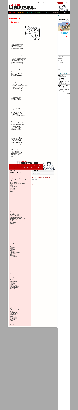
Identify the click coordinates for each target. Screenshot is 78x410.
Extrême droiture (12, 289)
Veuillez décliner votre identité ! (14, 309)
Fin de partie (12, 195)
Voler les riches (12, 189)
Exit (10, 260)
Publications (44, 2)
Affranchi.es (12, 209)
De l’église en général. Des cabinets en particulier (17, 218)
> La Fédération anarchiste (63, 47)
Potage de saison (12, 255)
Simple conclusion (12, 290)
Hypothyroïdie (12, 213)
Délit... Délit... (12, 311)
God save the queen (13, 223)
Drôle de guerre (12, 305)
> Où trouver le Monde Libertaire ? (62, 45)
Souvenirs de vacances (13, 277)
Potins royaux (12, 194)
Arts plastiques (12, 248)
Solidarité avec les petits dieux (14, 303)
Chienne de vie (12, 190)
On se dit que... (12, 177)
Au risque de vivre (12, 227)
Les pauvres (12, 210)
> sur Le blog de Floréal (63, 86)
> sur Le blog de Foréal (62, 79)
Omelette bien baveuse (13, 307)
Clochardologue (12, 226)
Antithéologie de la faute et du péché (15, 178)
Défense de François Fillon (14, 323)
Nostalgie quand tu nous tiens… (14, 286)
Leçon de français (12, 322)
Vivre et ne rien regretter (13, 318)
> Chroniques (60, 60)
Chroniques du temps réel (29, 16)
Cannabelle (11, 192)
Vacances (11, 258)
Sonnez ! (11, 278)
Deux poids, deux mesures (14, 182)
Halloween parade (12, 249)
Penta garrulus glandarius (14, 313)
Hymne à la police (12, 324)
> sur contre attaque (62, 76)
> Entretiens (60, 62)
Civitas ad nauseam (13, 174)
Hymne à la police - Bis (13, 181)
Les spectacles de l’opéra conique (15, 252)
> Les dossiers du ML (62, 56)
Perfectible (11, 220)
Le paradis (11, 191)
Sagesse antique (12, 288)
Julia (10, 216)
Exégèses (11, 250)
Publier (49, 2)
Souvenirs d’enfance (13, 251)
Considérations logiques (13, 285)
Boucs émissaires (12, 319)
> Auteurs (60, 66)
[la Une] (35, 2)
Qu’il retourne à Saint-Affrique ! (14, 214)
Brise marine (12, 242)
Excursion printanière (13, 304)
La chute (11, 224)
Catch (11, 193)
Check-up (11, 185)
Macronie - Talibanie (13, 316)
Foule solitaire (12, 176)
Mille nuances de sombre (13, 219)
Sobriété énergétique (13, 222)
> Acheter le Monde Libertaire (63, 39)
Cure (10, 315)
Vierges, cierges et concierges (14, 215)
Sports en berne (12, 275)
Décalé (11, 273)
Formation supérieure (13, 245)
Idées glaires (12, 240)
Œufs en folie (12, 280)
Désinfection (12, 282)
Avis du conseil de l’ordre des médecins (16, 259)
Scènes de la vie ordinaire (14, 207)
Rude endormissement (13, 317)
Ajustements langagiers (13, 312)
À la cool (11, 187)
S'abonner (53, 2)
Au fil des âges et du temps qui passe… (16, 276)
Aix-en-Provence (12, 244)
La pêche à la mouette (13, 257)
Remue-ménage (12, 212)
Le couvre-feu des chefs (13, 281)
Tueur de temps (12, 225)
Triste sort (11, 292)
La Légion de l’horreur (13, 321)
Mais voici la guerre (13, 306)
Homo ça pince (12, 310)
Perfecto (11, 221)
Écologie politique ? (13, 188)
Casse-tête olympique (13, 271)
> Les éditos (60, 58)
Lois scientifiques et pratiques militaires (16, 217)
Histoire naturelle (12, 284)
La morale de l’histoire (13, 175)
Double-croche (12, 241)
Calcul (11, 246)
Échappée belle (12, 283)
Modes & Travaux (12, 291)
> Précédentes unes (61, 67)
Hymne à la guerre (12, 206)
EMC (10, 308)
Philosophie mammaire (13, 186)
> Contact (60, 48)
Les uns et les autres (13, 208)
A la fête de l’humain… (13, 256)
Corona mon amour (13, 314)
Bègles (11, 211)
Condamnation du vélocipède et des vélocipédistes (17, 183)
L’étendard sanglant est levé (14, 287)
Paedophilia (11, 279)
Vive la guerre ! (12, 247)
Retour (11, 254)
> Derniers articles (61, 54)
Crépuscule (11, 320)
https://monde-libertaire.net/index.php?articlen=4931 (25, 23)
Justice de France (12, 243)
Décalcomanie (12, 272)
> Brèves (59, 64)
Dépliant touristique (13, 253)
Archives (64, 12)
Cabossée (11, 184)
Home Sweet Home (13, 274)
